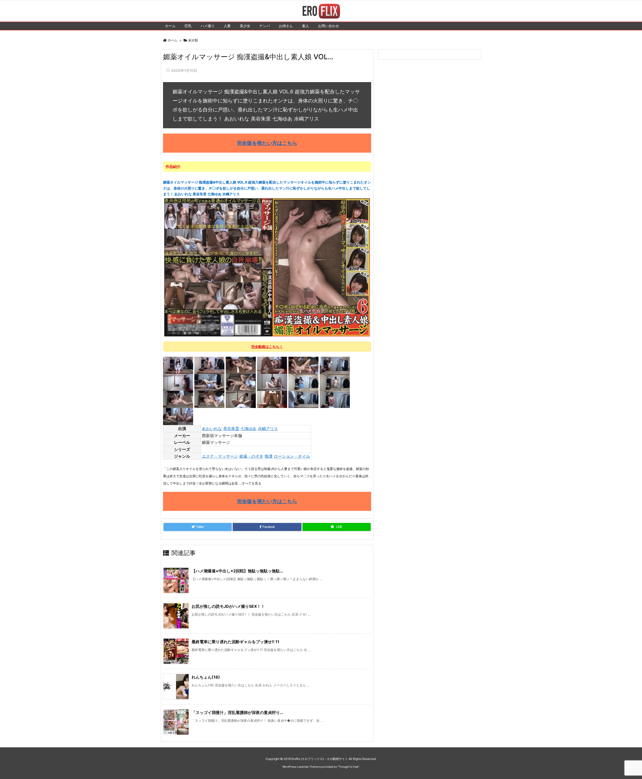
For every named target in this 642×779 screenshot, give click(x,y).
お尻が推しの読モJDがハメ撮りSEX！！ (228, 606)
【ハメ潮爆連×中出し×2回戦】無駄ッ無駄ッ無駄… (237, 570)
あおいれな (212, 428)
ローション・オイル (292, 456)
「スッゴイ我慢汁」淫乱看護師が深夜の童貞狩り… (237, 712)
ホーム (172, 40)
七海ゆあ (248, 428)
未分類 (193, 40)
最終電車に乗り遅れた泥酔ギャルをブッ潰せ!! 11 (235, 641)
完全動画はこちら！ (267, 346)
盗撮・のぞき (251, 456)
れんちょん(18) (206, 677)
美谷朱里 (231, 428)
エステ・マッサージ (220, 456)
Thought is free (348, 766)
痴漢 (269, 456)
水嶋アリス (268, 428)
